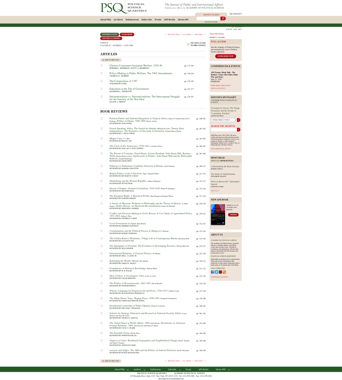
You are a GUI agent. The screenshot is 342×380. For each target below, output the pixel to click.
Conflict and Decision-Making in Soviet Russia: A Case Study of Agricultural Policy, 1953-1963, (151, 214)
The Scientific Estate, (120, 332)
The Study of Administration (223, 173)
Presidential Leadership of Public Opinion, (130, 305)
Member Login (109, 34)
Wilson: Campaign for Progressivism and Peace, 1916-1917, (139, 290)
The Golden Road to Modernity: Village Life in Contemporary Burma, (144, 238)
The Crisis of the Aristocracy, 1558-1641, (130, 145)
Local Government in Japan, (123, 223)
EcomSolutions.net (176, 378)
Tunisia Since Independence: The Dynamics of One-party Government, (147, 129)
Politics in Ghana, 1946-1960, (131, 120)
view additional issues (220, 149)
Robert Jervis (217, 169)
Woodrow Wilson (218, 176)
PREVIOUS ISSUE (174, 34)
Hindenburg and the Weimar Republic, (128, 180)
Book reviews (227, 161)
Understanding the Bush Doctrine (225, 166)
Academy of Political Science (205, 7)
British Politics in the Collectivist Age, (128, 173)
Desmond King (217, 116)
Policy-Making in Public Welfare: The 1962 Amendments (141, 73)
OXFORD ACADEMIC (111, 38)
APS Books (169, 19)
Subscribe (146, 19)
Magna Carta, (116, 138)
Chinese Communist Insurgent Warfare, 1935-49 (136, 65)
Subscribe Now (226, 56)
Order (233, 215)
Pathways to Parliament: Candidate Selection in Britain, (137, 165)
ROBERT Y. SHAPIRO (217, 37)
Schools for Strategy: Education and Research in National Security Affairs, (146, 313)
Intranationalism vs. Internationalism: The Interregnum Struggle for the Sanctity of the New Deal (145, 98)
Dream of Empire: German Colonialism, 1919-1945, (135, 188)
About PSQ (105, 19)
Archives (118, 19)
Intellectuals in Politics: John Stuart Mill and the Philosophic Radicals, (151, 157)
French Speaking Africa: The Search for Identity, (133, 128)
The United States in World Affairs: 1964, (130, 322)
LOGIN (235, 29)
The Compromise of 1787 (123, 81)
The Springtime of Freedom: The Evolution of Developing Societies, (143, 245)
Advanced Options (211, 22)
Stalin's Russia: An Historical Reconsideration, (138, 205)
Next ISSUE (198, 34)
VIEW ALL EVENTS (217, 88)
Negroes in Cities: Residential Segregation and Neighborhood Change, (144, 340)
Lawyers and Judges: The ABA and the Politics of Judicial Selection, (143, 350)
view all (214, 190)
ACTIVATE (229, 29)
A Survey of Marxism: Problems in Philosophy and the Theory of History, (145, 203)
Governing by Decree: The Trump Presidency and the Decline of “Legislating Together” (225, 110)
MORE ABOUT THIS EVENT (220, 85)
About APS (183, 19)
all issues (187, 34)
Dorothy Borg (217, 186)
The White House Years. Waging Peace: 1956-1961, (135, 298)
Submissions (132, 19)
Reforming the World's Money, (124, 260)
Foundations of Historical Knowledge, (128, 268)
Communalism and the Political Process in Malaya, (134, 230)
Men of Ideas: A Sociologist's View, (127, 275)
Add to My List (111, 60)
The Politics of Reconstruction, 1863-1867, (130, 283)
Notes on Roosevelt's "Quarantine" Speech (225, 182)
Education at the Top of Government (129, 88)
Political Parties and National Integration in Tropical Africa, (139, 118)
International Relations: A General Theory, (130, 253)
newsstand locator (219, 277)
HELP (240, 29)
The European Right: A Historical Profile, (130, 195)
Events (158, 19)
